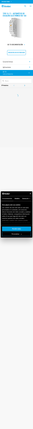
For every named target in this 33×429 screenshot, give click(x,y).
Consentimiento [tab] (7, 198)
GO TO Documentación (15, 45)
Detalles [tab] (17, 198)
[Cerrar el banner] (30, 193)
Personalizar (15, 234)
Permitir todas (16, 229)
